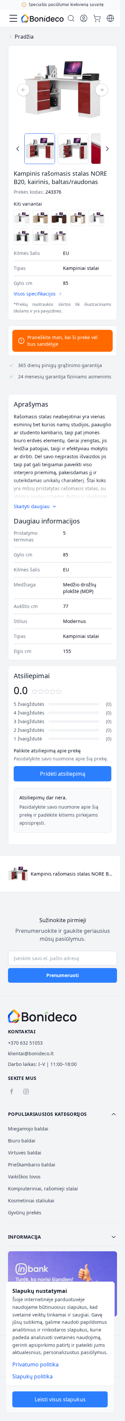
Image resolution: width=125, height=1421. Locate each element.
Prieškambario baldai (31, 1164)
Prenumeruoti (62, 975)
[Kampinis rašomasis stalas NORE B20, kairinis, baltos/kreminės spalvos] (59, 237)
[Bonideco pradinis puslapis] (42, 1016)
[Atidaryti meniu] (13, 18)
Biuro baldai (21, 1140)
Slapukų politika (32, 1376)
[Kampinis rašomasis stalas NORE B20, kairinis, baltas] (22, 218)
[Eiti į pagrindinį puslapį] (42, 18)
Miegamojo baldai (28, 1128)
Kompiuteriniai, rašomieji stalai (43, 1188)
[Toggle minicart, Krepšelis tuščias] (97, 18)
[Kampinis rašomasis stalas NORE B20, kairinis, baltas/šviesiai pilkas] (40, 237)
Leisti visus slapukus (60, 1399)
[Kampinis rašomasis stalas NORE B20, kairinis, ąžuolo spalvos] (40, 218)
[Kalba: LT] (110, 18)
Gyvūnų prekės (24, 1212)
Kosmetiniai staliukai (31, 1200)
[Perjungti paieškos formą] (71, 18)
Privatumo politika (35, 1364)
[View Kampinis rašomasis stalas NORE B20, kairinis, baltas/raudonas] (39, 148)
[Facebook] (11, 1092)
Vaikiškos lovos (24, 1176)
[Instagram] (26, 1092)
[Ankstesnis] (23, 90)
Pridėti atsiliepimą (62, 773)
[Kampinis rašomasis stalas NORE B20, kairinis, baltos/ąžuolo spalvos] (78, 218)
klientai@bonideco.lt (31, 1053)
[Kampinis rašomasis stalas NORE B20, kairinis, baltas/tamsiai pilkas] (22, 237)
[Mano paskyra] (83, 18)
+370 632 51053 (25, 1043)
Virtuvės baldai (24, 1152)
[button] (62, 1114)
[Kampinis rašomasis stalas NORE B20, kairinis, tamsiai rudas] (59, 218)
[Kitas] (101, 90)
